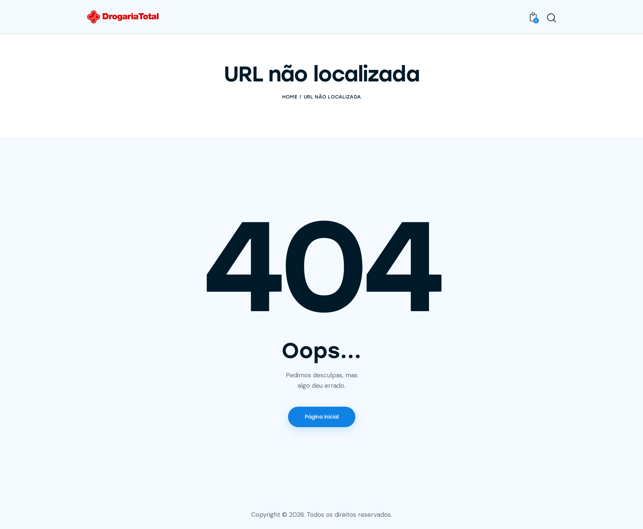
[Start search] (551, 18)
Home (289, 97)
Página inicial (322, 417)
